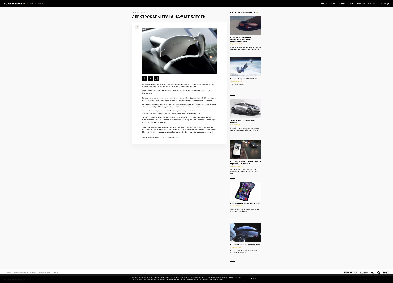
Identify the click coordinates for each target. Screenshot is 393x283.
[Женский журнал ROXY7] (378, 272)
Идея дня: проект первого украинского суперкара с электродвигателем (241, 39)
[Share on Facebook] (144, 78)
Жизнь (351, 3)
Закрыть (253, 278)
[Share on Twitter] (150, 78)
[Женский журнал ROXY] (386, 272)
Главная (135, 12)
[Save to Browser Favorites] (156, 78)
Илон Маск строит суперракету (243, 79)
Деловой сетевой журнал (35, 3)
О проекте (7, 272)
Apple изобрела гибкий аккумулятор (245, 203)
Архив (55, 272)
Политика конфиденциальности (25, 272)
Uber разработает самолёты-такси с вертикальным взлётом (245, 163)
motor (177, 137)
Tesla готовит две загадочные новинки (242, 121)
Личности (361, 3)
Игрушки (341, 3)
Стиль (332, 3)
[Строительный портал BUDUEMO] (364, 272)
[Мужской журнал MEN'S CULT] (350, 272)
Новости (371, 3)
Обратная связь (44, 272)
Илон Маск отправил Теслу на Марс (245, 245)
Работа (324, 3)
